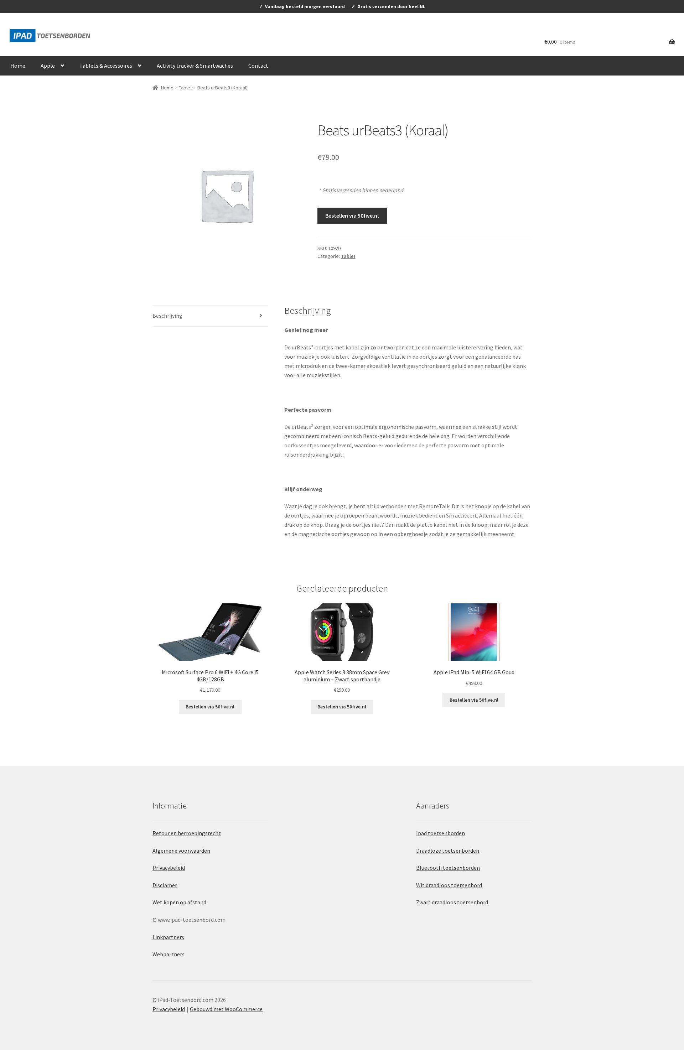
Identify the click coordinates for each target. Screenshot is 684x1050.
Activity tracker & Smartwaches (195, 65)
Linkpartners (168, 937)
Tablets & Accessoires (105, 65)
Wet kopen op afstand (179, 902)
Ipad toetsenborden (440, 833)
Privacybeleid (168, 867)
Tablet (185, 87)
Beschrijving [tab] (167, 315)
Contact (258, 65)
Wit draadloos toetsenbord (449, 885)
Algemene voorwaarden (181, 850)
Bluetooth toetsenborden (448, 867)
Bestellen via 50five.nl (352, 215)
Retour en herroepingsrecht (186, 833)
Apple (48, 65)
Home (17, 65)
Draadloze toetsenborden (447, 850)
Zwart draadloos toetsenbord (452, 902)
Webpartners (168, 954)
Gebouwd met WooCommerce (226, 1009)
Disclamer (164, 885)
